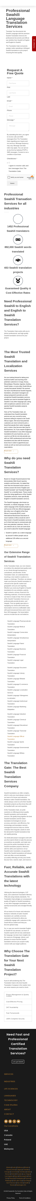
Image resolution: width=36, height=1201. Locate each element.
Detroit (13, 1174)
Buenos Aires (11, 1169)
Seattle (26, 1183)
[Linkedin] (10, 1121)
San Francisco (11, 1183)
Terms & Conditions (24, 1198)
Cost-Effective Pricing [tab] (14, 1001)
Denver (7, 1174)
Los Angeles (9, 1176)
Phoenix (27, 1178)
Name (9, 78)
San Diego (26, 1180)
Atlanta (8, 1167)
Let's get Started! (18, 1061)
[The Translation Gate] (12, 3)
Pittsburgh (8, 1180)
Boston (26, 1167)
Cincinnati (14, 1172)
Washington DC (21, 1185)
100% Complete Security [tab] (15, 1019)
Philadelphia (19, 1178)
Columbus (22, 1172)
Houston (19, 1174)
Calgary (19, 1169)
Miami (16, 1176)
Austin (14, 1167)
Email (9, 101)
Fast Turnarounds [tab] (12, 1013)
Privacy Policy (11, 1198)
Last (8, 97)
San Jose (20, 1183)
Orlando (11, 1178)
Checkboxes (12, 159)
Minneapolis (23, 1176)
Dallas (29, 1172)
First (8, 87)
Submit (12, 183)
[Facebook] (6, 1121)
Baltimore (20, 1167)
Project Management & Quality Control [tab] (17, 995)
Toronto (12, 1185)
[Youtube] (18, 1121)
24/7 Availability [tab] (12, 1007)
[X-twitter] (14, 1121)
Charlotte (26, 1169)
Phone (9, 110)
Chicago (7, 1172)
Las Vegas (26, 1174)
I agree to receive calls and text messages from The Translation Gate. (18, 168)
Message (11, 120)
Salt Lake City (17, 1180)
